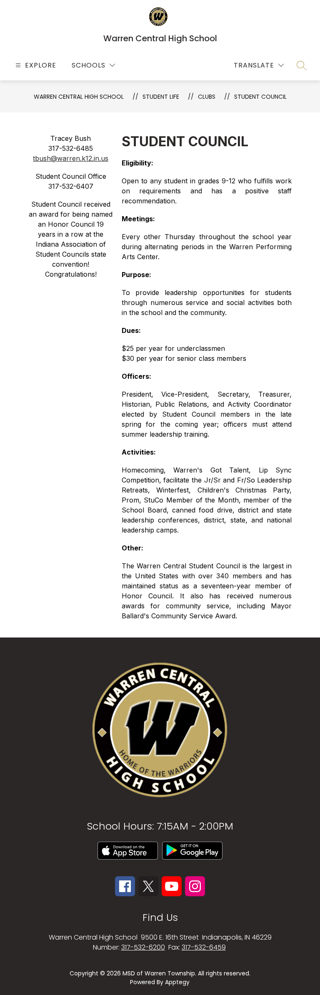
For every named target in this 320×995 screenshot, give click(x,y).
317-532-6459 (204, 947)
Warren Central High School (79, 96)
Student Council (260, 96)
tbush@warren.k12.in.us (70, 158)
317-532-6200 (143, 947)
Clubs (206, 96)
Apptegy (177, 982)
